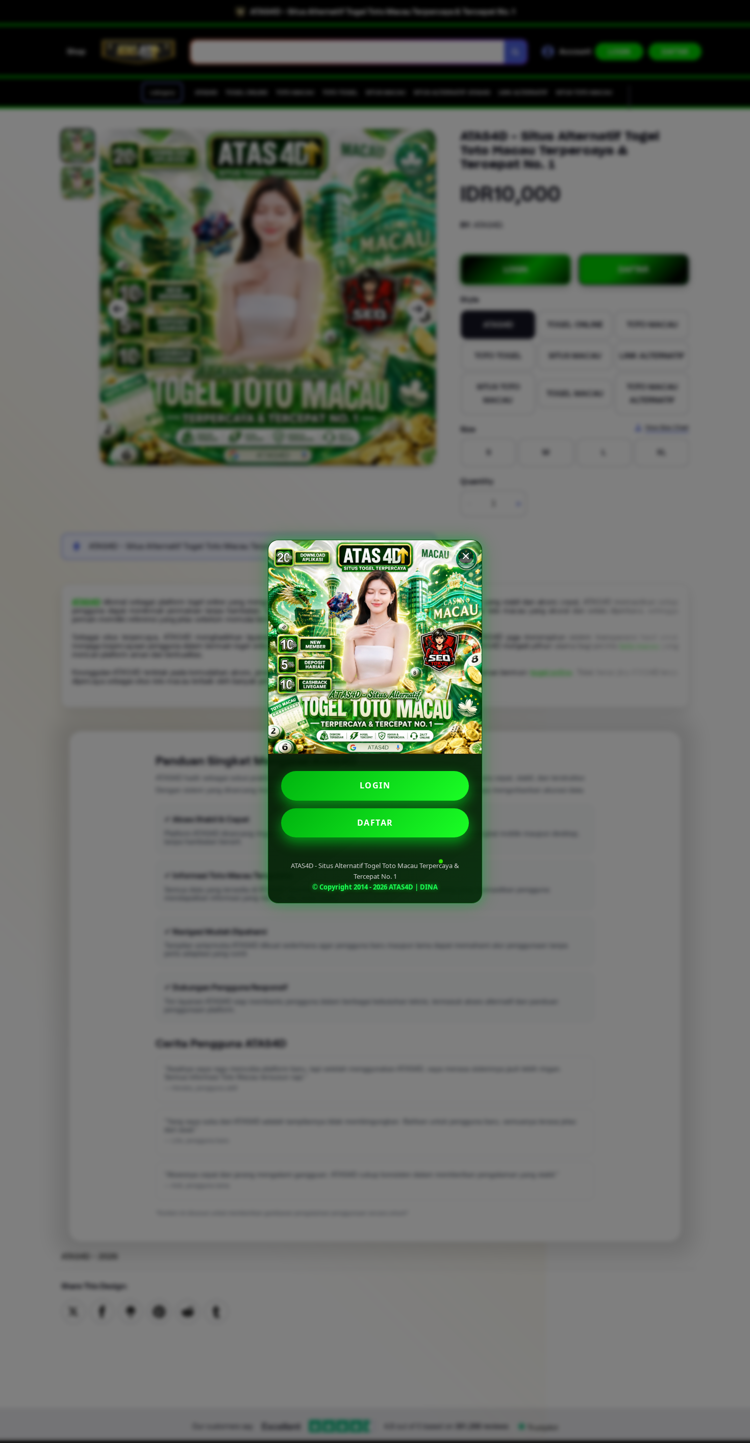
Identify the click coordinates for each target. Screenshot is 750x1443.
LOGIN (375, 785)
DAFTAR (375, 822)
